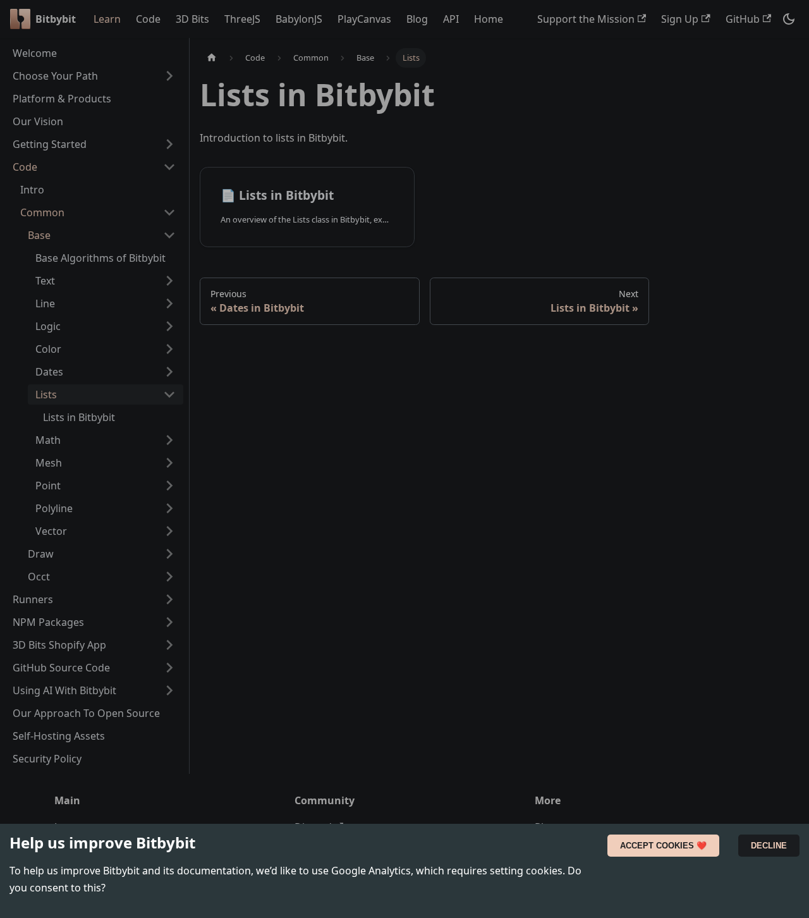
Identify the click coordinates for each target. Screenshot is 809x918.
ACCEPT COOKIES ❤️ (663, 845)
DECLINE (769, 845)
